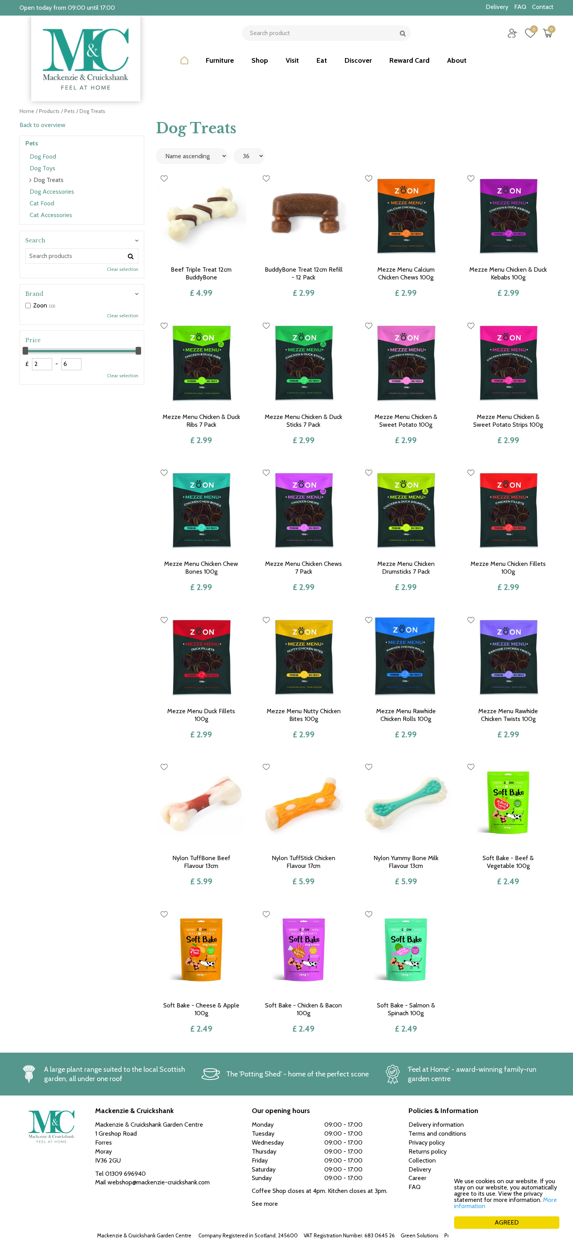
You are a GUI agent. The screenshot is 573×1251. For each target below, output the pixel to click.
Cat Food (42, 203)
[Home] (184, 66)
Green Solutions (420, 1235)
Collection (422, 1160)
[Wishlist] (530, 33)
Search (35, 240)
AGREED (507, 1222)
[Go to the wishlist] (527, 33)
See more (265, 1203)
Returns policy (428, 1151)
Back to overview (42, 125)
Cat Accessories (51, 215)
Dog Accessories (52, 191)
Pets (31, 143)
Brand (34, 293)
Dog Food (43, 156)
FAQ (415, 1187)
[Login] (512, 33)
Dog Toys (42, 168)
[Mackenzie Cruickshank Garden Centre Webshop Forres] (85, 58)
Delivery (420, 1169)
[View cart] (548, 33)
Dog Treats (49, 180)
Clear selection (122, 269)
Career (417, 1178)
